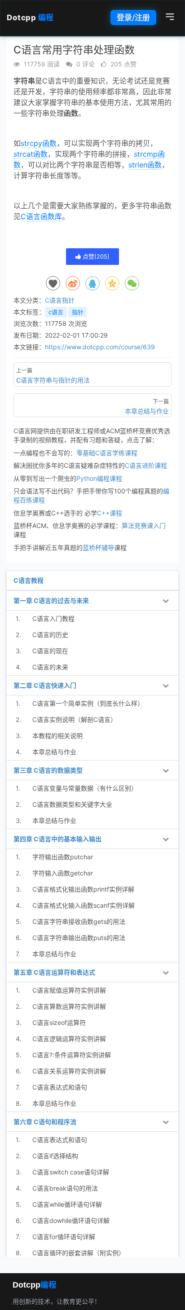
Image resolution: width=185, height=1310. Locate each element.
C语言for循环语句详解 (63, 1236)
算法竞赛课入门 (144, 525)
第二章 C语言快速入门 (44, 685)
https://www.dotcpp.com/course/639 (100, 347)
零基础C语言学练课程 (106, 453)
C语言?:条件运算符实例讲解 (71, 1055)
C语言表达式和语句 (59, 1087)
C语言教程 (28, 580)
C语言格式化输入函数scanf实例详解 (83, 905)
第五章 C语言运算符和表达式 (54, 972)
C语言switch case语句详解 (70, 1172)
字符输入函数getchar (62, 873)
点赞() (95, 256)
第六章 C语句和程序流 (44, 1121)
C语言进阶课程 (146, 465)
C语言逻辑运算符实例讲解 (69, 1038)
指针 (78, 312)
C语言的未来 (50, 667)
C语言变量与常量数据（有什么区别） (84, 788)
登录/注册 (133, 17)
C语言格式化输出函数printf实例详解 (83, 889)
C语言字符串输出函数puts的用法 (78, 937)
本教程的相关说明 (57, 735)
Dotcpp (30, 17)
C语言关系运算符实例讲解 (69, 1071)
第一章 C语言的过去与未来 (51, 600)
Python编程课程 (99, 478)
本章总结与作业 (54, 752)
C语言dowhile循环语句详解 (71, 1220)
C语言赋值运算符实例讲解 (69, 990)
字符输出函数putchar (62, 857)
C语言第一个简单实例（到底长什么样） (88, 703)
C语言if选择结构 (55, 1156)
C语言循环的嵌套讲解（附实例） (78, 1253)
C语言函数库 (41, 216)
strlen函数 (145, 164)
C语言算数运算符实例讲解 (69, 1006)
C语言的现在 (50, 651)
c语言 (55, 312)
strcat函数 (30, 153)
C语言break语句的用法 (65, 1188)
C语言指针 (60, 300)
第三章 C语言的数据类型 (48, 770)
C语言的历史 (50, 634)
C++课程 (109, 513)
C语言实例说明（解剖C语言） (74, 719)
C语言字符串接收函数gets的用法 (78, 921)
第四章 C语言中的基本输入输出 (57, 839)
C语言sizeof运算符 (59, 1022)
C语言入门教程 (53, 618)
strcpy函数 (39, 143)
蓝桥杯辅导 (98, 547)
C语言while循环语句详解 (67, 1204)
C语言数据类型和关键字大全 (72, 804)
